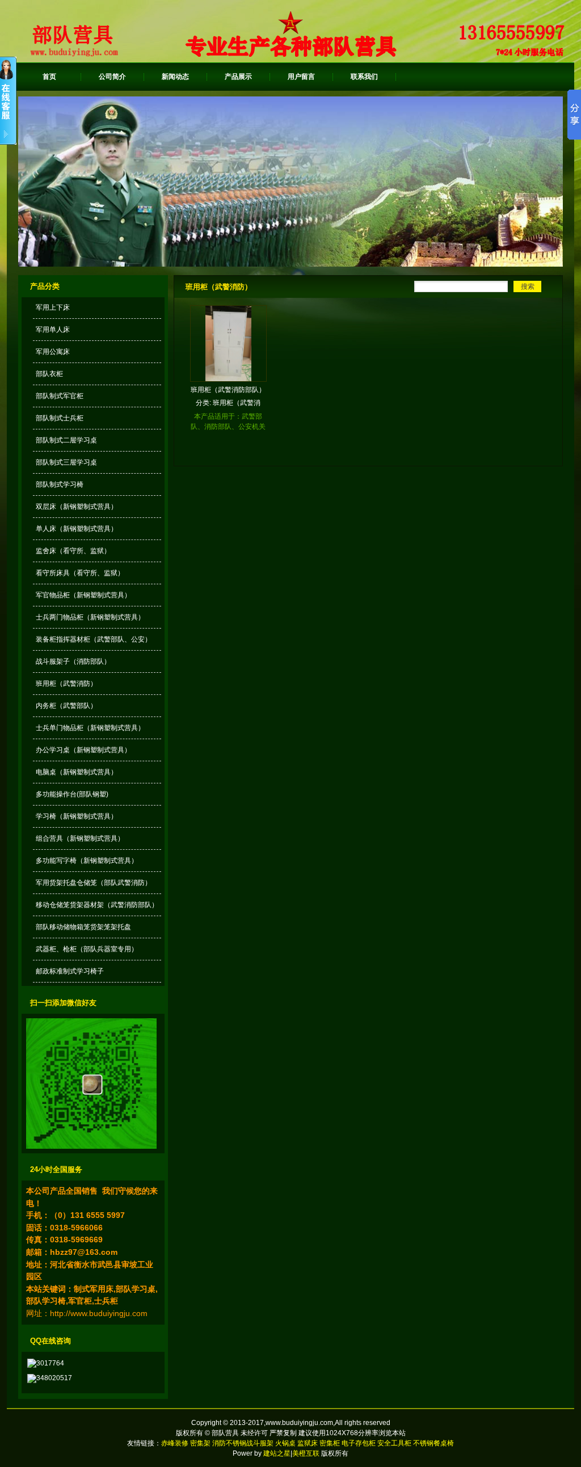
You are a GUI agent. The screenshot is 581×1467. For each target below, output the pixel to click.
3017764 (50, 1363)
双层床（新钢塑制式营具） (76, 507)
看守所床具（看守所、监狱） (80, 573)
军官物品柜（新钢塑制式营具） (83, 595)
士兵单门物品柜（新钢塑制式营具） (90, 728)
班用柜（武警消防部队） (228, 390)
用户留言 (301, 77)
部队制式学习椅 (59, 484)
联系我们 (364, 77)
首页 (49, 77)
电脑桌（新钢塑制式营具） (76, 772)
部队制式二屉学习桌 (66, 440)
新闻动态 (175, 77)
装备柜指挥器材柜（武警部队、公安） (93, 639)
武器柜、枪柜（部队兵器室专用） (87, 949)
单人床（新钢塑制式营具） (76, 529)
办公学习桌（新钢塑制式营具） (83, 750)
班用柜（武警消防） (66, 684)
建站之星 (276, 1453)
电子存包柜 (359, 1443)
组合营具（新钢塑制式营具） (80, 838)
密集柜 (329, 1443)
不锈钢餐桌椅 (433, 1443)
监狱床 (307, 1443)
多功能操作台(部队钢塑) (72, 794)
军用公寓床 (53, 352)
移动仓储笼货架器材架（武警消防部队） (97, 905)
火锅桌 (285, 1443)
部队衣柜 (49, 374)
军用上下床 (53, 307)
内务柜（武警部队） (66, 706)
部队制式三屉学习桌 (66, 462)
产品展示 (238, 77)
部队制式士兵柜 (59, 418)
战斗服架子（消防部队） (73, 661)
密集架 (200, 1443)
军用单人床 (53, 330)
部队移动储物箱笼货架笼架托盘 (83, 927)
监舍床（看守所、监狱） (73, 551)
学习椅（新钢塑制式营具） (76, 816)
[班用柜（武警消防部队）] (228, 379)
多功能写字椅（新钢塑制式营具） (87, 861)
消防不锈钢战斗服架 (242, 1443)
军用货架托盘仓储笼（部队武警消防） (93, 883)
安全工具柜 (394, 1443)
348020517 (54, 1378)
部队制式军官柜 (59, 396)
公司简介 (112, 77)
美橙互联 (305, 1453)
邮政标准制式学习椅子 (70, 971)
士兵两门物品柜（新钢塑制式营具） (90, 617)
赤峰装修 (175, 1443)
